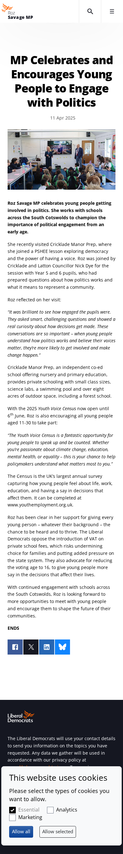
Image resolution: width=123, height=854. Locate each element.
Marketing (30, 817)
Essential (28, 809)
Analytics (66, 809)
